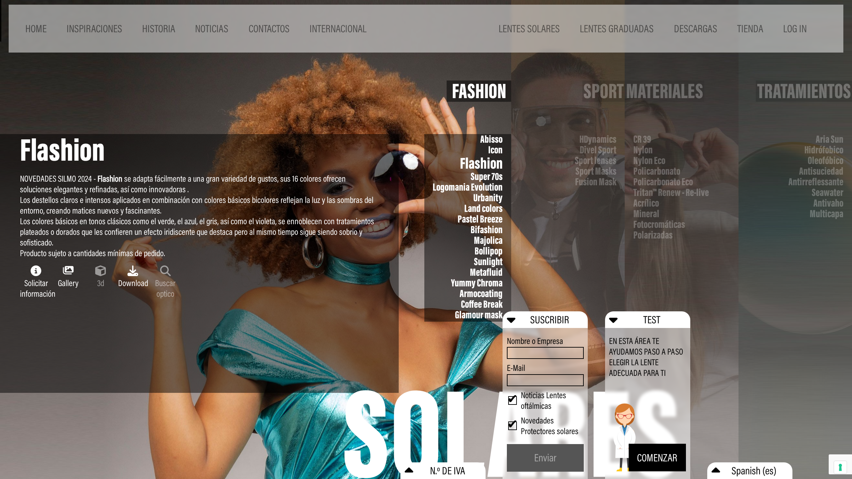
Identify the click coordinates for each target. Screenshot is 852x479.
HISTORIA (158, 28)
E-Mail (516, 368)
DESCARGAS (695, 28)
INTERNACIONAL (338, 28)
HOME (36, 28)
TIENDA (750, 28)
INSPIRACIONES (94, 28)
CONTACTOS (269, 28)
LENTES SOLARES (529, 28)
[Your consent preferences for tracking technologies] (840, 467)
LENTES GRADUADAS (617, 28)
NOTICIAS (211, 28)
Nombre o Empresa (535, 341)
